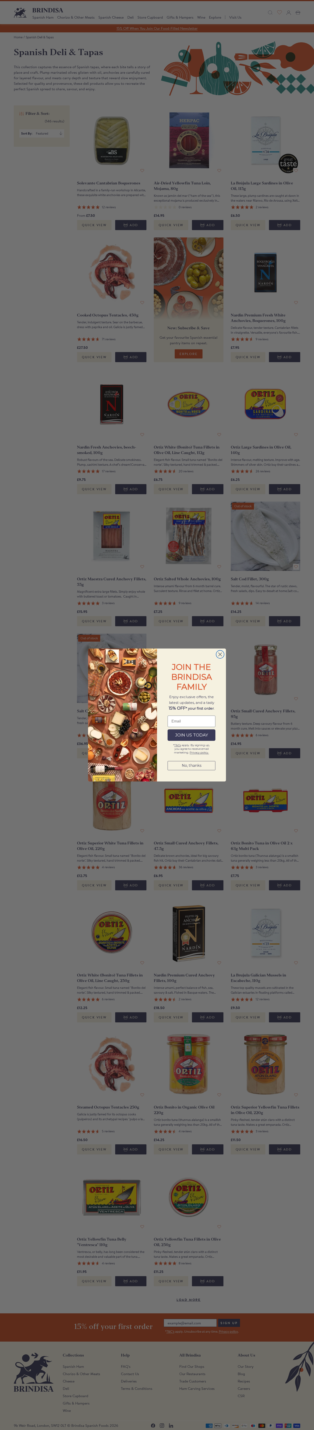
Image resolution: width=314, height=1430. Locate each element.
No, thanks (191, 765)
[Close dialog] (220, 654)
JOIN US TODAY (191, 735)
